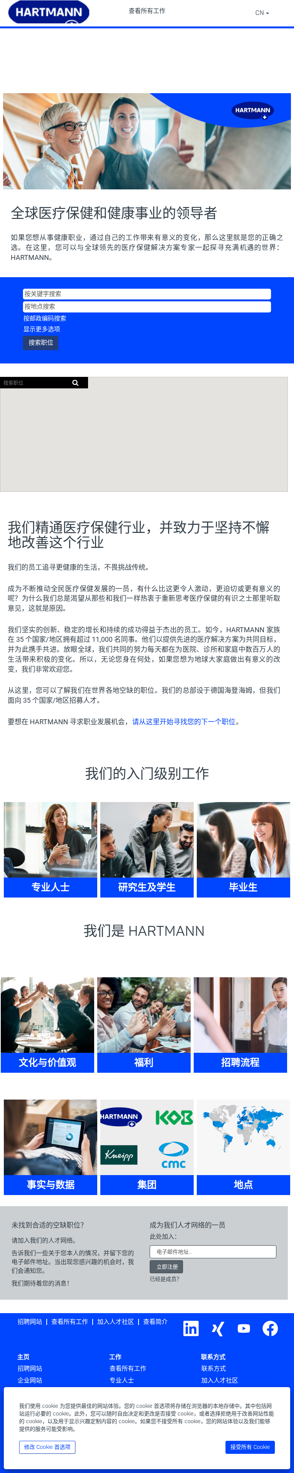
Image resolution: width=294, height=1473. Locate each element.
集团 (147, 1185)
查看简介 (155, 1322)
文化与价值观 (47, 1063)
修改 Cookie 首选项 (47, 1447)
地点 (243, 1185)
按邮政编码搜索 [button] (44, 318)
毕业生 (243, 888)
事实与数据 (51, 1185)
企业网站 (30, 1380)
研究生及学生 (147, 888)
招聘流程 (240, 1063)
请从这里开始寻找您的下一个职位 (183, 722)
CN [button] (260, 13)
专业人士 (50, 888)
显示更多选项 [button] (41, 329)
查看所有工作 (147, 11)
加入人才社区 (115, 1322)
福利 (144, 1063)
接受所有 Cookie (250, 1447)
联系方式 (213, 1368)
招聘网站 (30, 1322)
